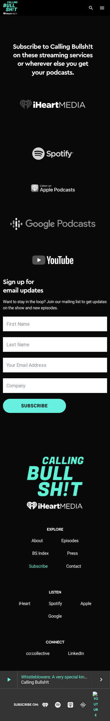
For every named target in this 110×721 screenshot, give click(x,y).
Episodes (70, 540)
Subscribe (34, 406)
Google (55, 616)
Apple (85, 603)
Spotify (55, 603)
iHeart (24, 603)
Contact (73, 566)
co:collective (38, 653)
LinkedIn (76, 653)
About (37, 540)
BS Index (40, 553)
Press (72, 553)
